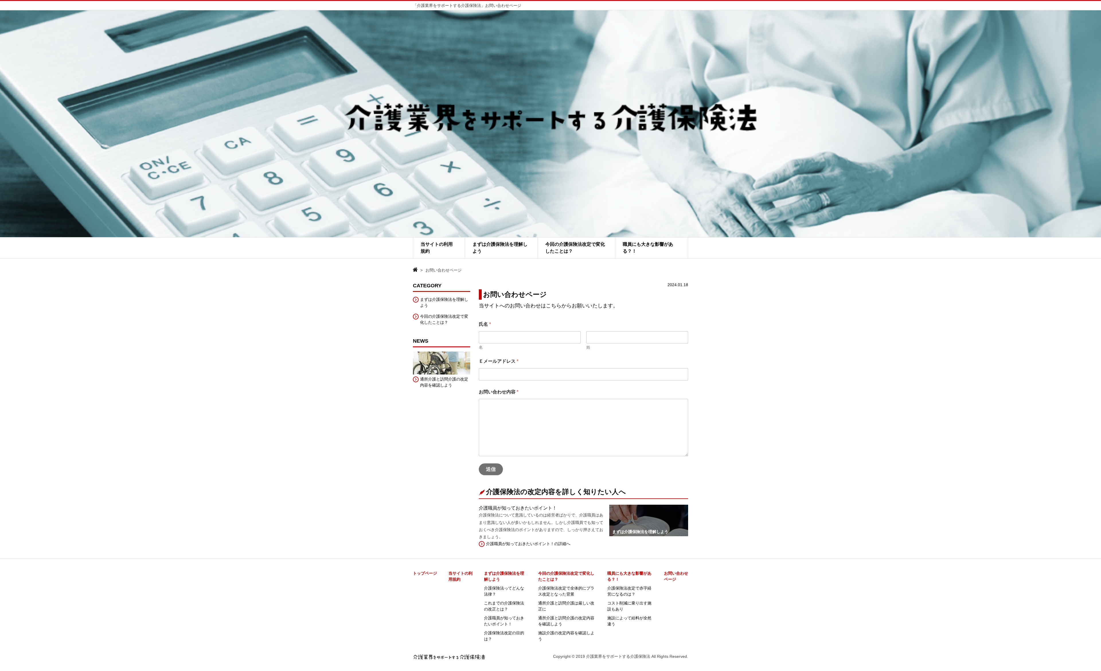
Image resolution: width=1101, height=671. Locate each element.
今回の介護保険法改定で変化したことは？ (575, 247)
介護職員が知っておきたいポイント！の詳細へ (528, 543)
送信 (491, 469)
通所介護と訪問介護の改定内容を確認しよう (444, 382)
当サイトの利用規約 (437, 247)
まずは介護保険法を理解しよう (500, 247)
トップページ (425, 573)
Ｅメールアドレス (498, 361)
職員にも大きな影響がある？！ (648, 247)
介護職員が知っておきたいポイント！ (518, 508)
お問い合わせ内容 (498, 391)
